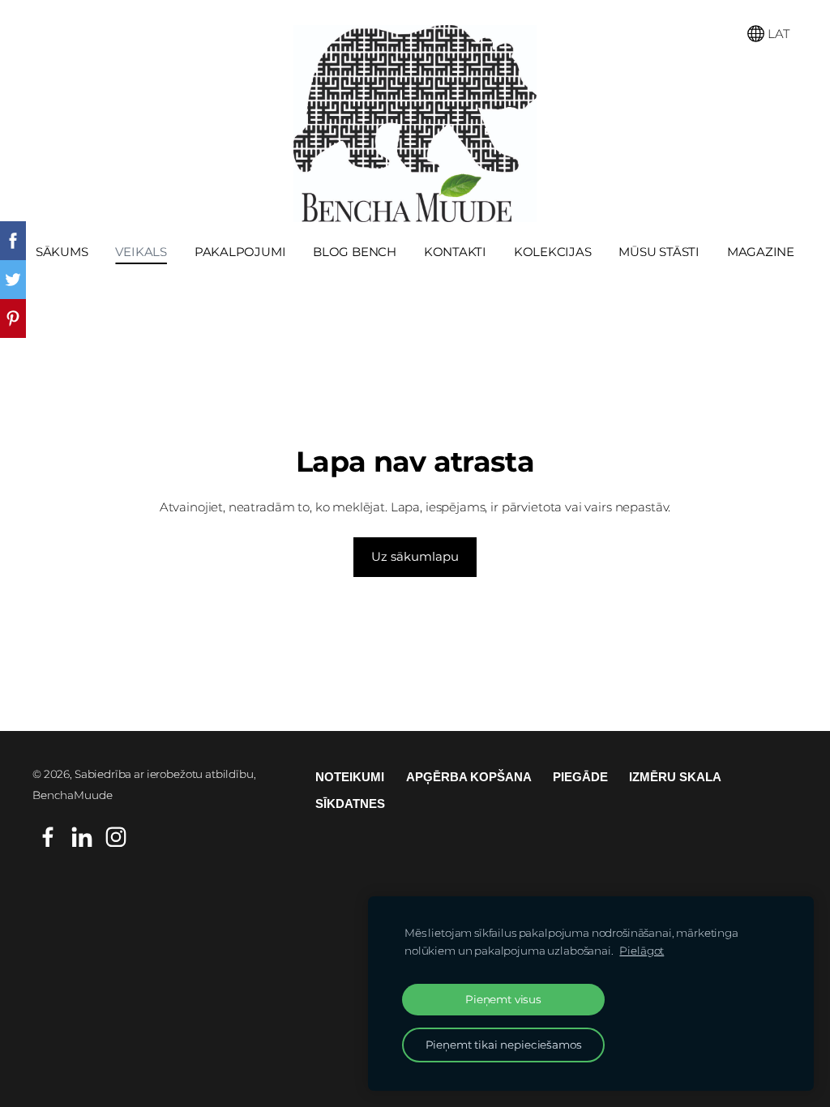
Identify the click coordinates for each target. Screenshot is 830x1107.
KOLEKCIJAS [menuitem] (553, 251)
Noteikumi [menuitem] (349, 777)
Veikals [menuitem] (140, 251)
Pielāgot (641, 950)
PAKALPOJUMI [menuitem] (240, 251)
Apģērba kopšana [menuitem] (469, 777)
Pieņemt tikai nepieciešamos (504, 1044)
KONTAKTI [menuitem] (455, 251)
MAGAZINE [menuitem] (760, 251)
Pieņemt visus (503, 999)
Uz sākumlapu (415, 556)
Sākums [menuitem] (62, 251)
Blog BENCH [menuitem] (354, 251)
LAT (776, 33)
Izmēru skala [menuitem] (675, 777)
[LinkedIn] (81, 837)
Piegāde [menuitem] (580, 777)
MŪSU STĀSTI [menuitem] (659, 251)
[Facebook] (47, 837)
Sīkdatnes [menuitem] (350, 803)
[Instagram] (116, 837)
